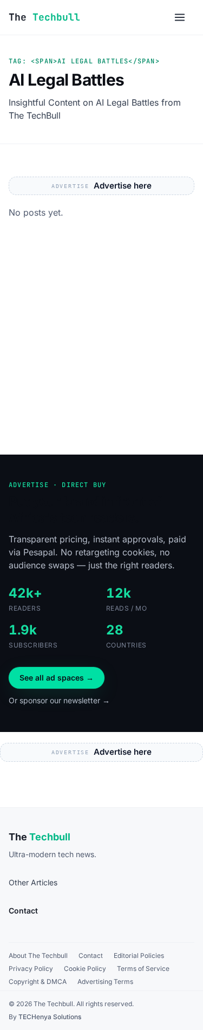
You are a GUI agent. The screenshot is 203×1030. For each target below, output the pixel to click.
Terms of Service (143, 968)
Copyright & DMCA (38, 981)
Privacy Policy (31, 968)
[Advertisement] (101, 347)
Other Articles (33, 882)
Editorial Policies (139, 955)
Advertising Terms (105, 981)
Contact (90, 955)
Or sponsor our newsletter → (59, 700)
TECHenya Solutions (49, 1017)
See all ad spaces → (56, 677)
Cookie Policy (85, 968)
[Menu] (179, 17)
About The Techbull (38, 955)
